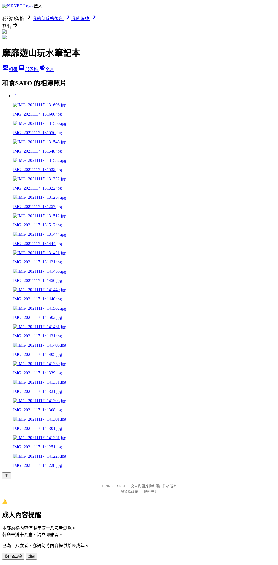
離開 (31, 556)
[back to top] (6, 475)
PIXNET (119, 486)
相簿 (13, 69)
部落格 (32, 69)
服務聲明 (150, 491)
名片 (50, 69)
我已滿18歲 (13, 556)
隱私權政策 (129, 491)
